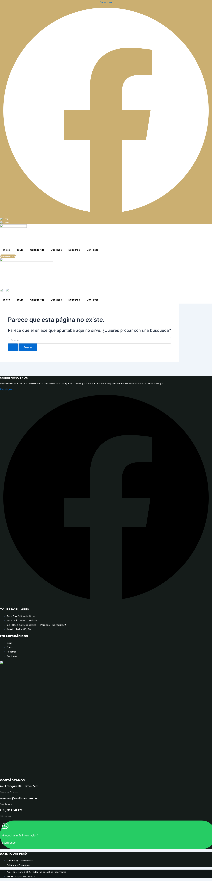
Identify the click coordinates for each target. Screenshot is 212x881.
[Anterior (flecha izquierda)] (6, 440)
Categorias (37, 250)
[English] (2, 291)
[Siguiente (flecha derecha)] (206, 440)
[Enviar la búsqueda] (13, 347)
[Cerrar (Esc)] (208, 3)
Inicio (6, 250)
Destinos (56, 250)
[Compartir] (201, 3)
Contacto (92, 250)
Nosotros (74, 250)
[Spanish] (8, 291)
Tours (20, 250)
